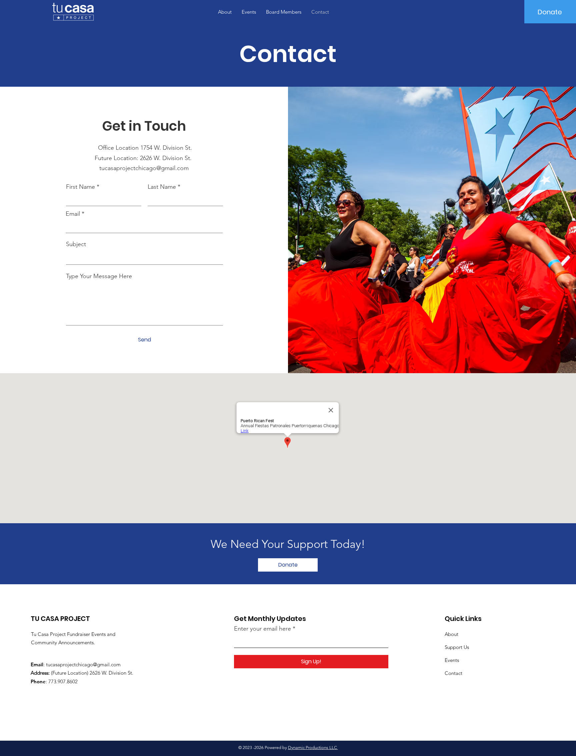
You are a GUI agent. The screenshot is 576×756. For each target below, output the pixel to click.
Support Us (457, 647)
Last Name (162, 187)
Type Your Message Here (99, 276)
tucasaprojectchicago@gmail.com (144, 168)
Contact (453, 673)
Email (73, 214)
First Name (80, 187)
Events (452, 660)
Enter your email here (262, 629)
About (451, 634)
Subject (76, 244)
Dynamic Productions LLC (313, 747)
